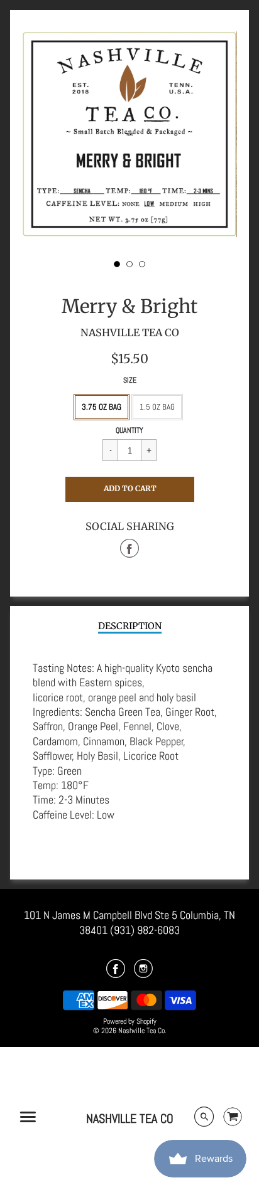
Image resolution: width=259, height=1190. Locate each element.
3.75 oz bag (101, 406)
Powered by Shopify (130, 1021)
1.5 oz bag (157, 406)
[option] (129, 134)
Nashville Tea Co (130, 1118)
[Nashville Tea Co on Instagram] (143, 972)
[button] (129, 489)
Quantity (129, 430)
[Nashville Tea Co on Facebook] (115, 972)
